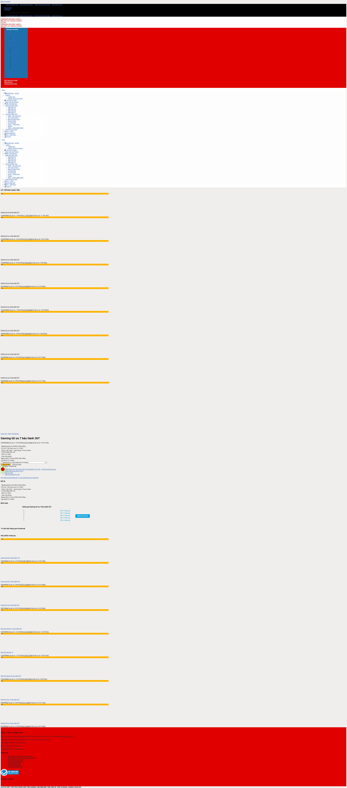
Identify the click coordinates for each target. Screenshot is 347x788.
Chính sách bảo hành (14, 765)
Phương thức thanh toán (15, 760)
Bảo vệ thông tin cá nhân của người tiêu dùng (22, 758)
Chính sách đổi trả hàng (15, 767)
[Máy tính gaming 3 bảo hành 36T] (8, 673)
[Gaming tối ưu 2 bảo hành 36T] (8, 720)
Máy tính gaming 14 (7, 652)
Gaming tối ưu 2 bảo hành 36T (10, 723)
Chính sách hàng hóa (14, 763)
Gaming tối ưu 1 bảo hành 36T (10, 699)
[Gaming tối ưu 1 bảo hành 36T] (8, 696)
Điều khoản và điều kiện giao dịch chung (20, 756)
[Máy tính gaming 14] (8, 649)
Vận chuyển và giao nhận (15, 761)
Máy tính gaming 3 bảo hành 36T (11, 676)
